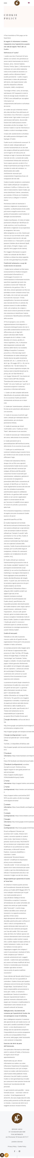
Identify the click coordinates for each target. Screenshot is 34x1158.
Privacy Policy (12, 1146)
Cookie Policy (22, 1146)
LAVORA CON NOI (17, 1142)
